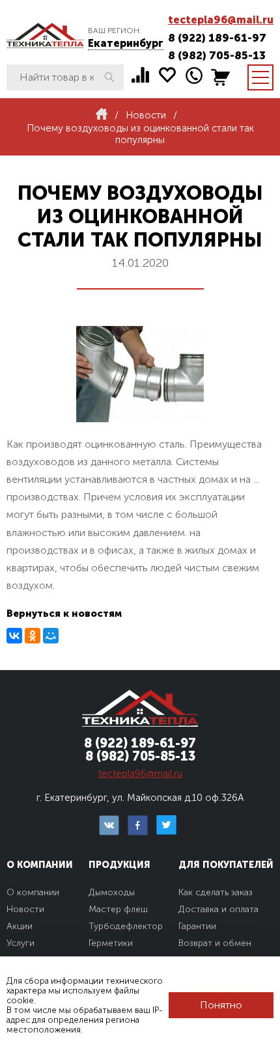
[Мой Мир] (51, 635)
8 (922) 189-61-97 (217, 37)
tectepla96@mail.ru (220, 20)
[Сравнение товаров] (140, 75)
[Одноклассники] (32, 635)
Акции (20, 926)
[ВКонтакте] (14, 635)
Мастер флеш (118, 909)
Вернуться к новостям (64, 613)
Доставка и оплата (218, 909)
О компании (33, 892)
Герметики (111, 943)
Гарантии (197, 926)
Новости (25, 909)
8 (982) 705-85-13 (217, 55)
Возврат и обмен (214, 943)
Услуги (21, 943)
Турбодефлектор (126, 926)
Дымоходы (112, 892)
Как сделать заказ (215, 892)
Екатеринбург (125, 43)
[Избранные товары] (167, 75)
